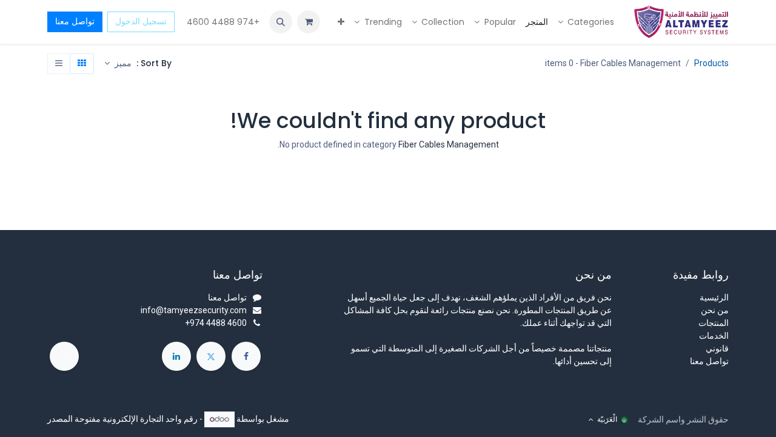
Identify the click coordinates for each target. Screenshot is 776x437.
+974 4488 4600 (221, 22)
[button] (280, 21)
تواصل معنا (75, 21)
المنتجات (713, 323)
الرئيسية (714, 297)
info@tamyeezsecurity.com (194, 310)
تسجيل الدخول (141, 21)
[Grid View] (82, 63)
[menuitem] (586, 22)
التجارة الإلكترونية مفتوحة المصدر (105, 419)
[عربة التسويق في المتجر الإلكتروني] (308, 21)
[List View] (58, 63)
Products (711, 63)
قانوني (717, 348)
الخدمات (714, 335)
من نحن (715, 310)
